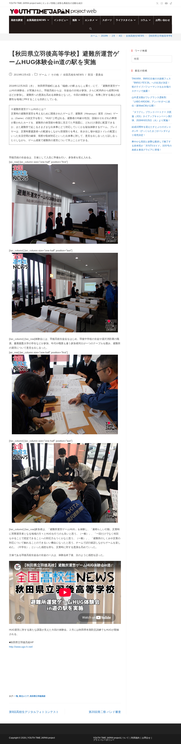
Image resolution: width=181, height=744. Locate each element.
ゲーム (43, 74)
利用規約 (135, 738)
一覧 (16, 696)
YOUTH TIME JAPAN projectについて (111, 738)
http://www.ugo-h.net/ (21, 646)
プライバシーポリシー (103, 740)
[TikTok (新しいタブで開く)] (170, 3)
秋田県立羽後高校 (37, 696)
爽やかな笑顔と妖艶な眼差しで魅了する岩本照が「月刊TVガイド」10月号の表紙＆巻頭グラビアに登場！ (152, 145)
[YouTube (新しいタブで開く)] (166, 3)
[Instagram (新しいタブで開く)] (162, 3)
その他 (55, 74)
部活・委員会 (95, 74)
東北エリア (24, 696)
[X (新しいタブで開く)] (157, 3)
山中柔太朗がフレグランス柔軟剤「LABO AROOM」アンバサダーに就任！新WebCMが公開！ (151, 101)
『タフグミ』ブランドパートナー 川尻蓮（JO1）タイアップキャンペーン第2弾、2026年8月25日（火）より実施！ (152, 116)
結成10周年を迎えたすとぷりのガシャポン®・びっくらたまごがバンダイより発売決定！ (151, 131)
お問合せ (146, 738)
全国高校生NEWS (73, 74)
